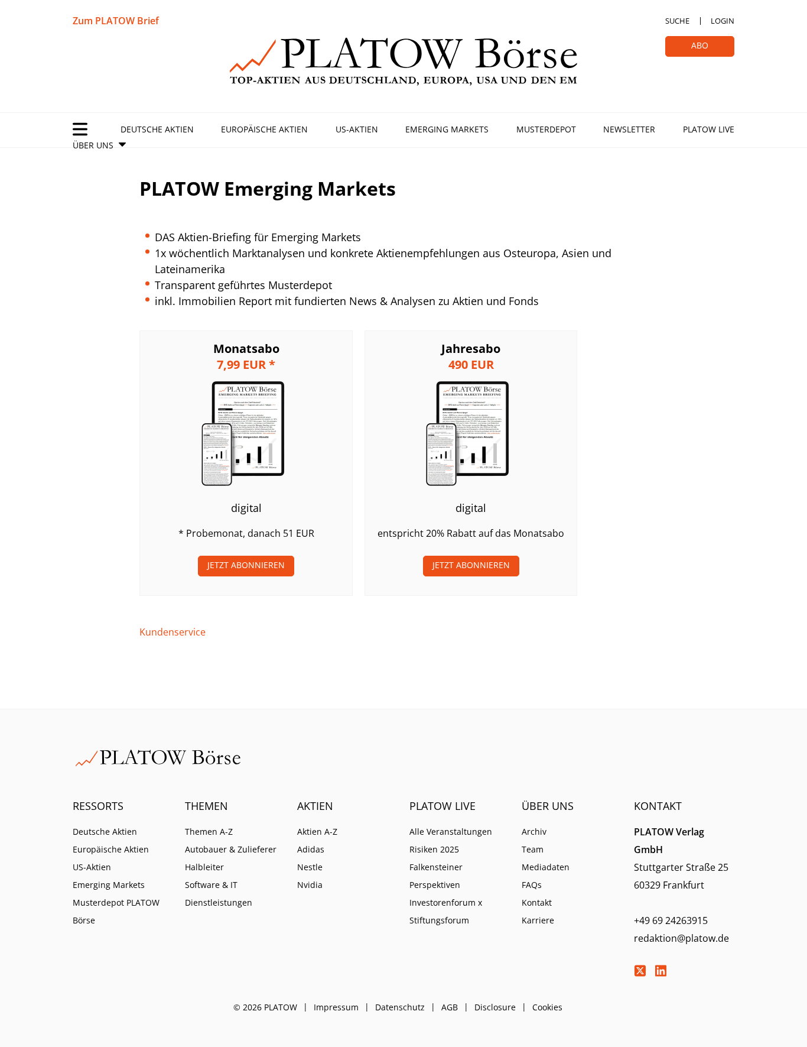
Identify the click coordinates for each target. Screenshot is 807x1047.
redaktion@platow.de (681, 938)
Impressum (336, 1007)
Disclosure (495, 1007)
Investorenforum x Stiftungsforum (445, 911)
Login (722, 20)
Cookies (547, 1007)
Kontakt (537, 902)
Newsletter (629, 129)
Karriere (538, 920)
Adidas (310, 849)
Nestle (310, 867)
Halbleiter (204, 867)
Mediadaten (546, 867)
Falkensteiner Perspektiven (436, 875)
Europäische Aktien (264, 129)
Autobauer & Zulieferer (230, 849)
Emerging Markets (447, 129)
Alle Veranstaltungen (450, 831)
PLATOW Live (708, 129)
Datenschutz (400, 1007)
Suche (677, 20)
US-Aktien (357, 129)
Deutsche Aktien (157, 129)
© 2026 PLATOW (265, 1007)
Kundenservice (172, 631)
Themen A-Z (209, 831)
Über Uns (93, 145)
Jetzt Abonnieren (246, 564)
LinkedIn (660, 971)
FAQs (532, 884)
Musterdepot (546, 129)
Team (533, 849)
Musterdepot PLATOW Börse (116, 911)
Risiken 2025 (434, 849)
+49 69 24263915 (671, 920)
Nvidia (310, 884)
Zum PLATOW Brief (116, 20)
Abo (699, 45)
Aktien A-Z (317, 831)
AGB (449, 1007)
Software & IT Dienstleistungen (218, 893)
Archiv (534, 831)
